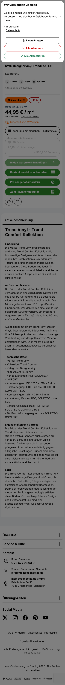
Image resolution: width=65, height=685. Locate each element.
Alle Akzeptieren (34, 55)
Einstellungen (34, 40)
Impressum (12, 26)
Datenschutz (13, 30)
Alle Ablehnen (34, 48)
